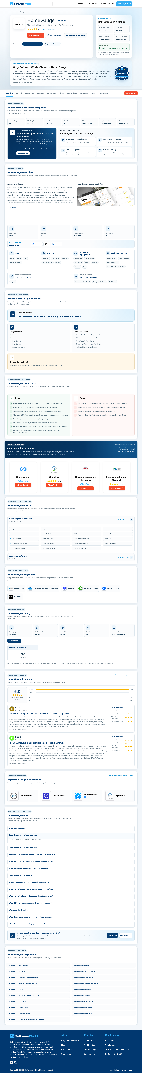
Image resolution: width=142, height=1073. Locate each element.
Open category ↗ (123, 519)
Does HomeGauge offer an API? (21, 875)
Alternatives (84, 93)
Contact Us (66, 1054)
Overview (9, 93)
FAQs (93, 93)
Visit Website (34, 35)
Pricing (61, 93)
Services (93, 4)
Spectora (121, 795)
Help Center (66, 1049)
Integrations (51, 93)
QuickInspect (58, 795)
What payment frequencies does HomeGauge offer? (30, 868)
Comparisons (103, 93)
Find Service (89, 1045)
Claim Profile (61, 20)
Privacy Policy (113, 1070)
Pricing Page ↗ (14, 640)
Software (81, 4)
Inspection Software (52, 44)
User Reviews (72, 93)
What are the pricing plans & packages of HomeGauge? (31, 861)
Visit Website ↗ (131, 93)
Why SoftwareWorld (70, 1041)
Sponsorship (89, 1054)
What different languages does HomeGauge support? (30, 903)
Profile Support (125, 935)
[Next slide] (132, 196)
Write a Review (107, 4)
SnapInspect (90, 794)
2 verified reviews (48, 29)
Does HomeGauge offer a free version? (24, 835)
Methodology (90, 1049)
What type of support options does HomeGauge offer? (31, 889)
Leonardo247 (26, 795)
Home (12, 12)
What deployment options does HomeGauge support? (30, 917)
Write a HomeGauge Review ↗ (124, 675)
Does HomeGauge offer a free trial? (23, 847)
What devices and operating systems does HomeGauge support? (35, 924)
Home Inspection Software (32, 44)
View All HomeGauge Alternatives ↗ (122, 775)
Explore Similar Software (75, 35)
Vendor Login (111, 1045)
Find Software (90, 1041)
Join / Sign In (123, 4)
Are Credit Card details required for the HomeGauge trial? (32, 854)
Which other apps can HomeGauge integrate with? (29, 882)
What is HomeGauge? (17, 828)
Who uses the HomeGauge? (20, 910)
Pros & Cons (29, 93)
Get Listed (109, 1041)
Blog (63, 1045)
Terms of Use (126, 1070)
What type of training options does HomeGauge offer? (31, 896)
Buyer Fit (19, 93)
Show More (11, 207)
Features (40, 93)
